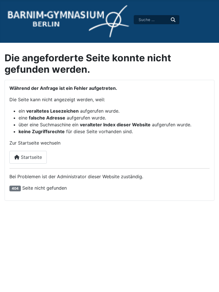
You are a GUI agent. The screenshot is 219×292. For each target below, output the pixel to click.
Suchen (173, 19)
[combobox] (151, 19)
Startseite (30, 157)
